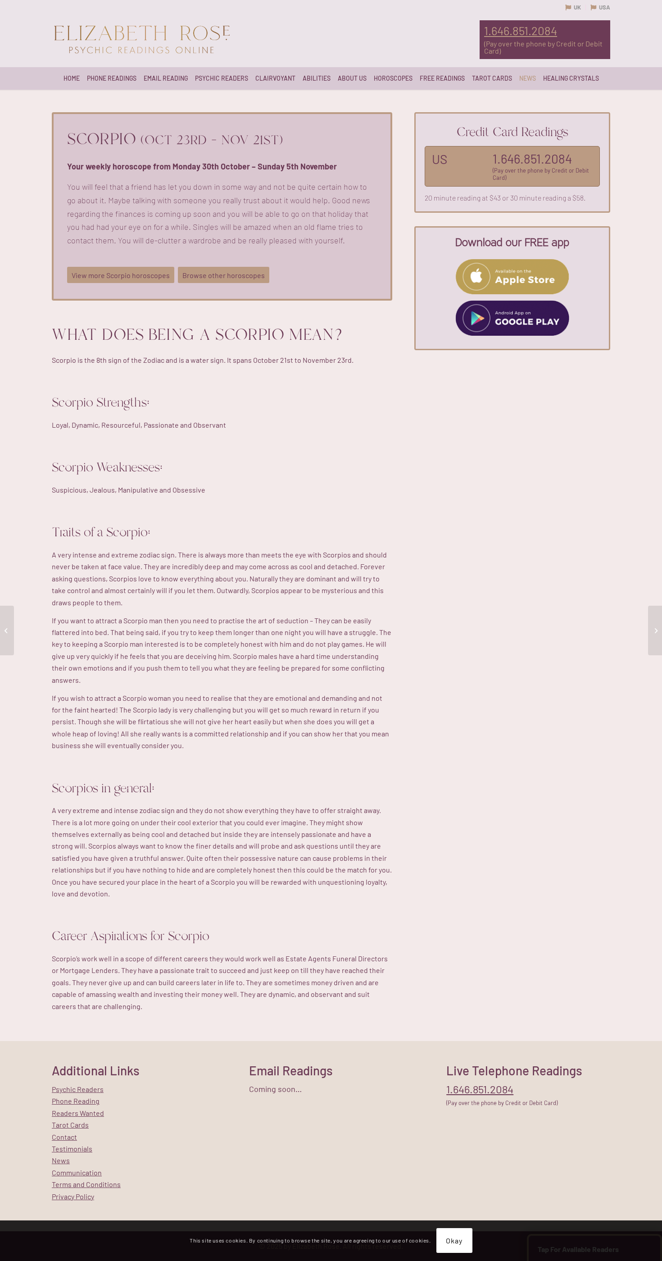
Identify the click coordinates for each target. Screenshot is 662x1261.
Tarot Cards (70, 1124)
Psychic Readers (78, 1089)
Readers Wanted (78, 1113)
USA (604, 7)
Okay (454, 1240)
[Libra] (7, 630)
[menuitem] (71, 78)
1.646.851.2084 (520, 31)
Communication (77, 1172)
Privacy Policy (73, 1196)
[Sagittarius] (655, 630)
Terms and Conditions (86, 1184)
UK (577, 7)
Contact (64, 1137)
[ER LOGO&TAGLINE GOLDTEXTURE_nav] (142, 40)
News (61, 1160)
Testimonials (72, 1148)
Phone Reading (76, 1101)
